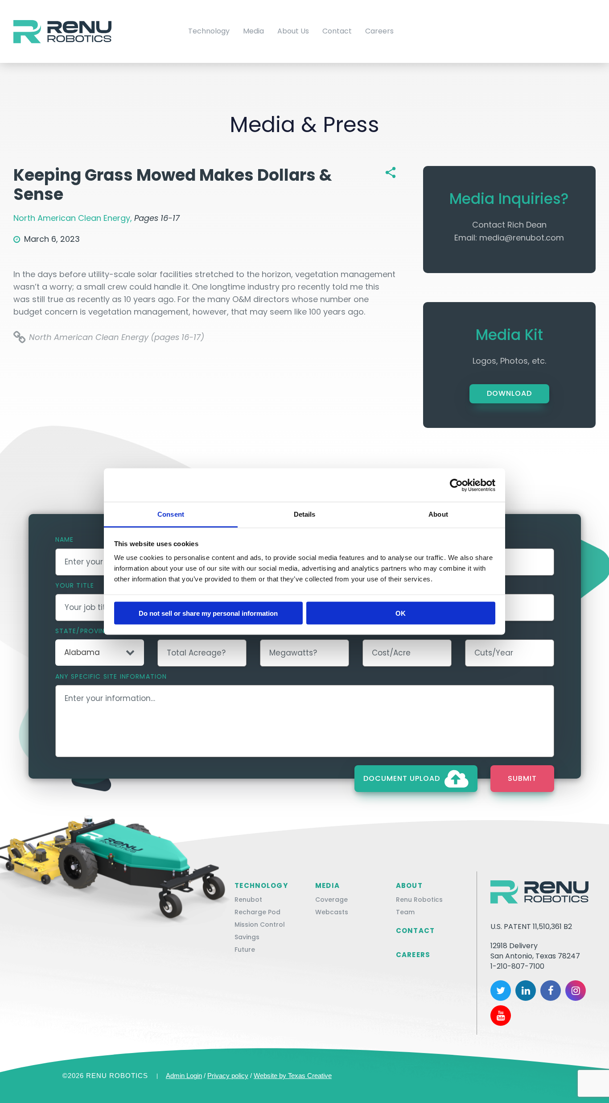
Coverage (331, 900)
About (409, 885)
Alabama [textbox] (82, 652)
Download (509, 393)
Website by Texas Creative (293, 1075)
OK (400, 613)
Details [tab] (305, 514)
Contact (337, 31)
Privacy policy (227, 1075)
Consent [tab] (170, 514)
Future (245, 949)
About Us (293, 31)
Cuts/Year (484, 631)
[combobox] (99, 652)
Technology (209, 31)
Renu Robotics (419, 900)
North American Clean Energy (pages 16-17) (116, 337)
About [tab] (438, 514)
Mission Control (260, 925)
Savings (247, 937)
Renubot (248, 900)
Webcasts (331, 912)
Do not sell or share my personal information (208, 613)
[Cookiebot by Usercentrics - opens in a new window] (456, 485)
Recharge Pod (257, 912)
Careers (379, 31)
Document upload (401, 778)
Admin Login (184, 1075)
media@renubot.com (521, 237)
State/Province (84, 631)
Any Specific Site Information (111, 676)
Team (405, 912)
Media (253, 31)
